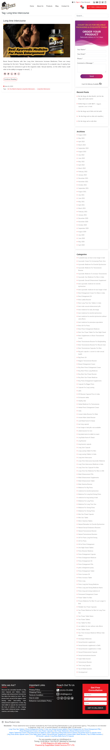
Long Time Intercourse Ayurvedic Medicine (91, 461)
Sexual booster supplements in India (89, 649)
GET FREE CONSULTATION (97, 7)
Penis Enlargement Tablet (86, 571)
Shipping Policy (35, 692)
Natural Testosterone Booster (87, 531)
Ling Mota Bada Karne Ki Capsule (62, 736)
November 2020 (83, 221)
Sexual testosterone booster (87, 655)
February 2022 (82, 171)
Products (49, 6)
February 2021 (82, 211)
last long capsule (83, 424)
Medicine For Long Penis (86, 501)
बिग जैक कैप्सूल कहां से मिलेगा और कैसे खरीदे (90, 111)
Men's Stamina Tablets (85, 521)
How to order (34, 698)
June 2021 (81, 198)
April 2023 (81, 141)
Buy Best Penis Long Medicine (88, 371)
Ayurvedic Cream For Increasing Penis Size (92, 261)
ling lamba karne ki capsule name (89, 732)
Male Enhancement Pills (85, 474)
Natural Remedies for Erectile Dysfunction (91, 524)
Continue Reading (10, 79)
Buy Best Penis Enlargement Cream (89, 367)
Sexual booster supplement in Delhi (89, 645)
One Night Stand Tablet (38, 734)
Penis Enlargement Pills (85, 564)
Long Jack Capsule (84, 447)
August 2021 (82, 191)
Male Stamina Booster (85, 484)
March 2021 (82, 208)
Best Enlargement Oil (85, 296)
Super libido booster (84, 659)
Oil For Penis (82, 541)
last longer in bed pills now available (89, 427)
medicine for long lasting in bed (88, 497)
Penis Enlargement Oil (85, 561)
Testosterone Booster (85, 662)
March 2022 (82, 168)
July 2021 (81, 195)
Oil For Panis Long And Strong (87, 537)
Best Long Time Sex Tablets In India (89, 303)
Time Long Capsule (84, 665)
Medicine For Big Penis (85, 487)
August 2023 (82, 135)
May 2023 (81, 138)
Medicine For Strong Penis (86, 511)
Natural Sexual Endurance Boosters (89, 527)
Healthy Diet (82, 401)
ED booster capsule (43, 736)
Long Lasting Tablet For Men (87, 451)
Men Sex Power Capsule (86, 514)
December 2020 (83, 218)
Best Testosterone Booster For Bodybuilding (92, 341)
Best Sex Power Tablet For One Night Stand (92, 332)
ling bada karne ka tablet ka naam (88, 434)
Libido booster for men (85, 431)
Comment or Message (85, 63)
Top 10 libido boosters (85, 669)
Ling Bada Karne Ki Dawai (86, 437)
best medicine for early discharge (88, 309)
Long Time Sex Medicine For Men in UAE (91, 471)
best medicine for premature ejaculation (90, 322)
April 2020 (81, 245)
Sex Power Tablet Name (85, 616)
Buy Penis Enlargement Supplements (90, 381)
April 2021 (81, 205)
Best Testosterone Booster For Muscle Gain (92, 345)
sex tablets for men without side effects (90, 626)
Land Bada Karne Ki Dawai (86, 421)
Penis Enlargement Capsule (87, 554)
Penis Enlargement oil (75, 729)
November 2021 (83, 181)
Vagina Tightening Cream (17, 732)
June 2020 (81, 238)
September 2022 (83, 148)
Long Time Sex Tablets (16, 729)
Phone (80, 58)
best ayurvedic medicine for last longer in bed (92, 289)
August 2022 (82, 151)
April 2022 (81, 165)
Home (32, 6)
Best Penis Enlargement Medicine (88, 329)
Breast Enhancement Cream (79, 731)
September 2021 (83, 188)
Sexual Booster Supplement (56, 734)
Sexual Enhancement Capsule (87, 652)
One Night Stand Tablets (86, 547)
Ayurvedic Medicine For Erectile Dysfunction (92, 264)
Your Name (81, 49)
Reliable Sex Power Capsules (87, 607)
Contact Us (65, 6)
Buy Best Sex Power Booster (87, 374)
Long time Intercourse (14, 20)
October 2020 (82, 225)
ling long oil (56, 732)
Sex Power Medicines (61, 731)
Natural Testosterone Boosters (87, 534)
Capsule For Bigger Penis (86, 384)
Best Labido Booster (84, 299)
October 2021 (82, 185)
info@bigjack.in (66, 694)
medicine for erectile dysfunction (88, 491)
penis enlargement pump (86, 567)
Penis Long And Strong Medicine (88, 584)
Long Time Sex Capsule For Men (88, 467)
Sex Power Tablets (84, 619)
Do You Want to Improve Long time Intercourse (21, 89)
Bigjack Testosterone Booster (87, 361)
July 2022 (81, 155)
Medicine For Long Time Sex (87, 504)
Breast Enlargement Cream (86, 364)
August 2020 (82, 231)
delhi (79, 391)
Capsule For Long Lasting (86, 387)
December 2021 (83, 178)
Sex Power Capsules (46, 731)
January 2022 (82, 175)
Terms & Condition (36, 695)
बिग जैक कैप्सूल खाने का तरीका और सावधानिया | (90, 116)
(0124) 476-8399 (66, 690)
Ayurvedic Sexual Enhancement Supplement (92, 280)
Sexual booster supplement (86, 642)
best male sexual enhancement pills (89, 306)
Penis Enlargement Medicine (87, 557)
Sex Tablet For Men (84, 623)
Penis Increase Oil (84, 574)
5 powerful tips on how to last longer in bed (91, 258)
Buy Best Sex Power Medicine (87, 377)
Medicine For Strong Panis (86, 507)
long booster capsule (84, 444)
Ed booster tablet (83, 397)
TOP (106, 748)
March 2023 (82, 145)
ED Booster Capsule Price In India (89, 394)
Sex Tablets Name (84, 629)
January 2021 (82, 215)
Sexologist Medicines (85, 639)
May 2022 (81, 161)
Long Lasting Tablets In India (87, 454)
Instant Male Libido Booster (86, 417)
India (79, 411)
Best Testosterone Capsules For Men (90, 348)
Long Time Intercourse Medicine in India (90, 464)
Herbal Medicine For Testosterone (88, 404)
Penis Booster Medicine (85, 551)
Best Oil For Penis (84, 325)
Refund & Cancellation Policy (40, 701)
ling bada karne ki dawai (68, 732)
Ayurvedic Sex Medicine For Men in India (91, 277)
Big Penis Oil (82, 357)
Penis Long (81, 581)
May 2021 (81, 201)
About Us (40, 6)
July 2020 (81, 235)
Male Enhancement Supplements (88, 477)
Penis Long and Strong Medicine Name (90, 587)
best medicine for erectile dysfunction (90, 313)
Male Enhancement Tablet (86, 481)
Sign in (78, 2)
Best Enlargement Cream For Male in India (91, 293)
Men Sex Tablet (83, 517)
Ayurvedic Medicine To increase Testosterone (92, 274)
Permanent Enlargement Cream (88, 594)
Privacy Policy (34, 690)
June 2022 (81, 158)
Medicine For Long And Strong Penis (89, 494)
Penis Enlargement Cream (29, 731)
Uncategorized (82, 672)
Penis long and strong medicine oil (89, 591)
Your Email (81, 54)
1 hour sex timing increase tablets (55, 729)
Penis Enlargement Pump (34, 729)
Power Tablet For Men (85, 597)
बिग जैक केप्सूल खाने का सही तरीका (87, 121)
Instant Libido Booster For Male (88, 414)
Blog (56, 6)
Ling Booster (82, 441)
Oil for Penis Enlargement (86, 544)
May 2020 (81, 241)
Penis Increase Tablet (85, 577)
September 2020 (83, 228)
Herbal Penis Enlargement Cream (88, 407)
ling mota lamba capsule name (18, 734)
